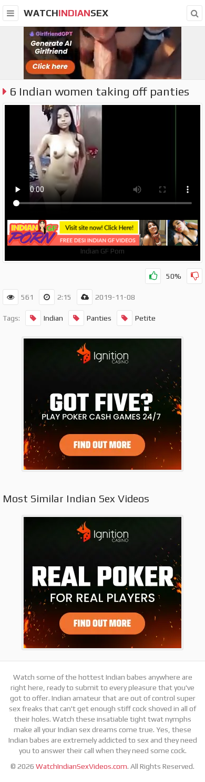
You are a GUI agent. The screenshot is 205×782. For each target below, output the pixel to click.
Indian (53, 318)
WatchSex (66, 12)
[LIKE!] (153, 276)
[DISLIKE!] (194, 276)
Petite (145, 318)
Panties (99, 318)
